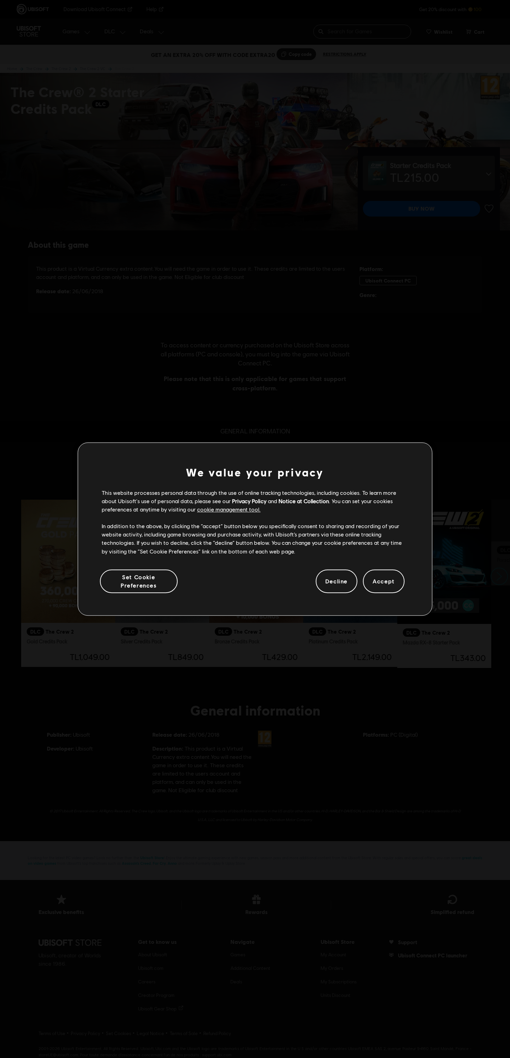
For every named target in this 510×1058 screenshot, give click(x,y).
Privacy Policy (249, 501)
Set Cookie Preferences (139, 581)
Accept (384, 581)
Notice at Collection (304, 501)
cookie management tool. (229, 509)
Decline (336, 581)
